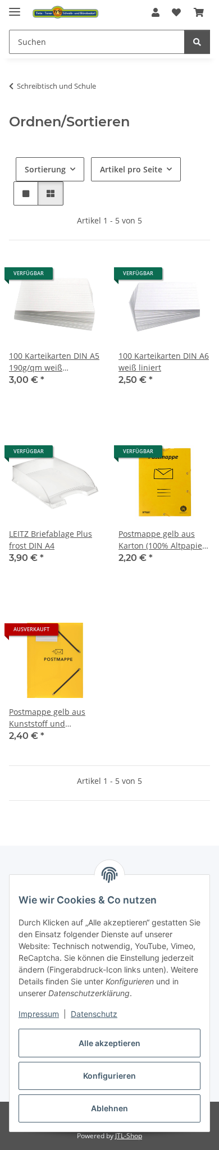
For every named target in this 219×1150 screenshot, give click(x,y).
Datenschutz (94, 1014)
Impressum (39, 1014)
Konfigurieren (109, 1075)
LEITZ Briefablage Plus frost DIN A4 (50, 539)
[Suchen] (197, 42)
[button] (155, 12)
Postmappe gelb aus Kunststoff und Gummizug (47, 717)
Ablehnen (109, 1108)
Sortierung (45, 169)
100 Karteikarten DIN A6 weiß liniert (163, 361)
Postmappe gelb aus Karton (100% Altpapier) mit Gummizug (163, 539)
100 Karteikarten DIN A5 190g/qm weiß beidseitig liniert (54, 361)
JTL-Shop (128, 1135)
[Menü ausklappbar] (14, 7)
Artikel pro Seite (131, 169)
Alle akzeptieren (109, 1043)
